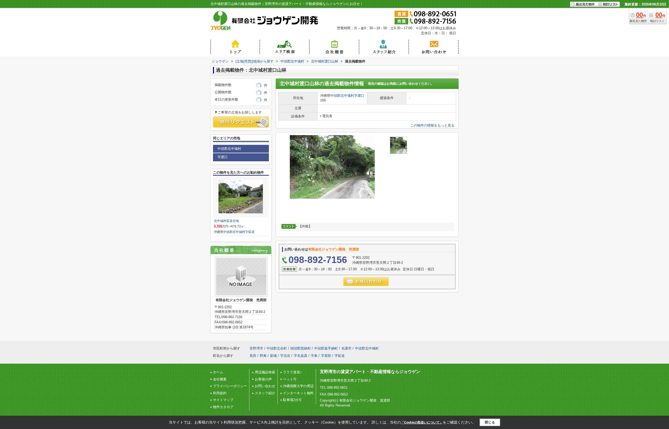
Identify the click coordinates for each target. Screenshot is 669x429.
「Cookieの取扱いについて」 (422, 422)
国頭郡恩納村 (300, 348)
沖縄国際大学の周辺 (298, 386)
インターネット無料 (298, 393)
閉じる (490, 422)
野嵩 (263, 356)
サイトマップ (223, 400)
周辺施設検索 (265, 372)
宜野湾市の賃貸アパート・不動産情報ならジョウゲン (370, 371)
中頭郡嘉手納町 (326, 348)
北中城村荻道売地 (226, 221)
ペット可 (290, 379)
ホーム (218, 372)
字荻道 (250, 232)
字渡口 (359, 96)
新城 (273, 356)
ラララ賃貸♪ (292, 372)
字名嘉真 (300, 356)
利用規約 (220, 393)
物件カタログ (223, 407)
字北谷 (285, 356)
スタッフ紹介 (265, 393)
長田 (253, 356)
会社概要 (220, 379)
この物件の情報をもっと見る (432, 125)
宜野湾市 (256, 348)
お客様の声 (263, 379)
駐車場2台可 (292, 400)
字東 (314, 356)
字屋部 (326, 356)
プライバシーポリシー (230, 386)
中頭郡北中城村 (342, 96)
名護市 (346, 348)
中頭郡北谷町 (277, 348)
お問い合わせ (265, 386)
